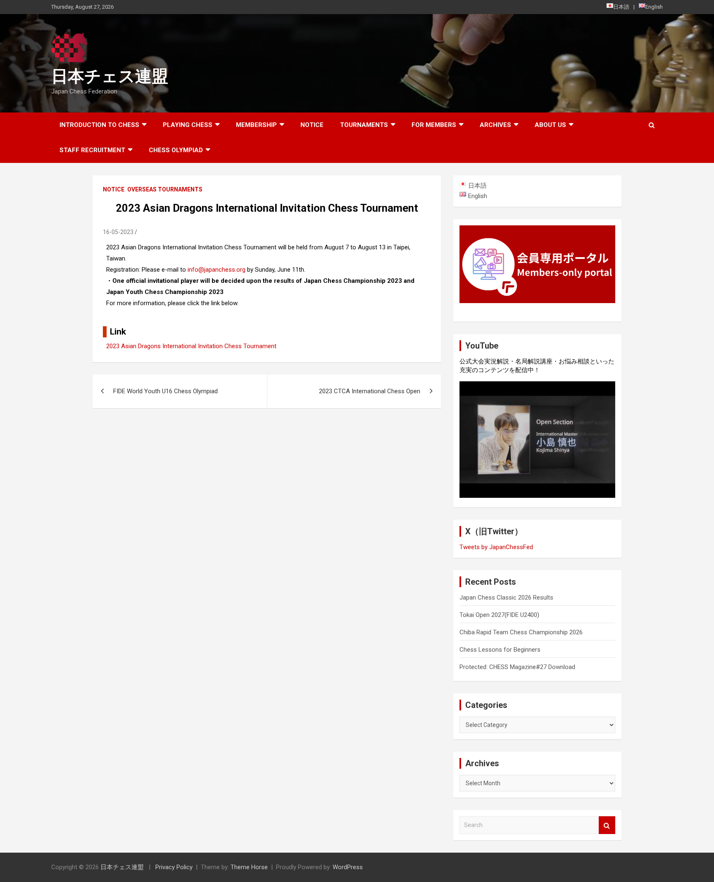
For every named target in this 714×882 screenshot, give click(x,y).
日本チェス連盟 (109, 76)
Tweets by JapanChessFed (496, 547)
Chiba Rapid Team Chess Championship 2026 (521, 632)
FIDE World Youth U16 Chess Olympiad (165, 391)
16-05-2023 (118, 232)
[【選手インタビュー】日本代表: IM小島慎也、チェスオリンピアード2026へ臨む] (537, 439)
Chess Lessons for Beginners (499, 649)
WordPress (348, 867)
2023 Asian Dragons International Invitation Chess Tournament (191, 346)
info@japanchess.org (216, 269)
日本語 (621, 7)
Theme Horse (249, 867)
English (654, 7)
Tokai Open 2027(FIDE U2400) (499, 615)
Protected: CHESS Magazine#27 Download (517, 667)
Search (607, 825)
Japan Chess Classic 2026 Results (506, 597)
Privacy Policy (174, 867)
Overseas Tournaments (164, 189)
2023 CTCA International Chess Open (369, 391)
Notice (312, 125)
